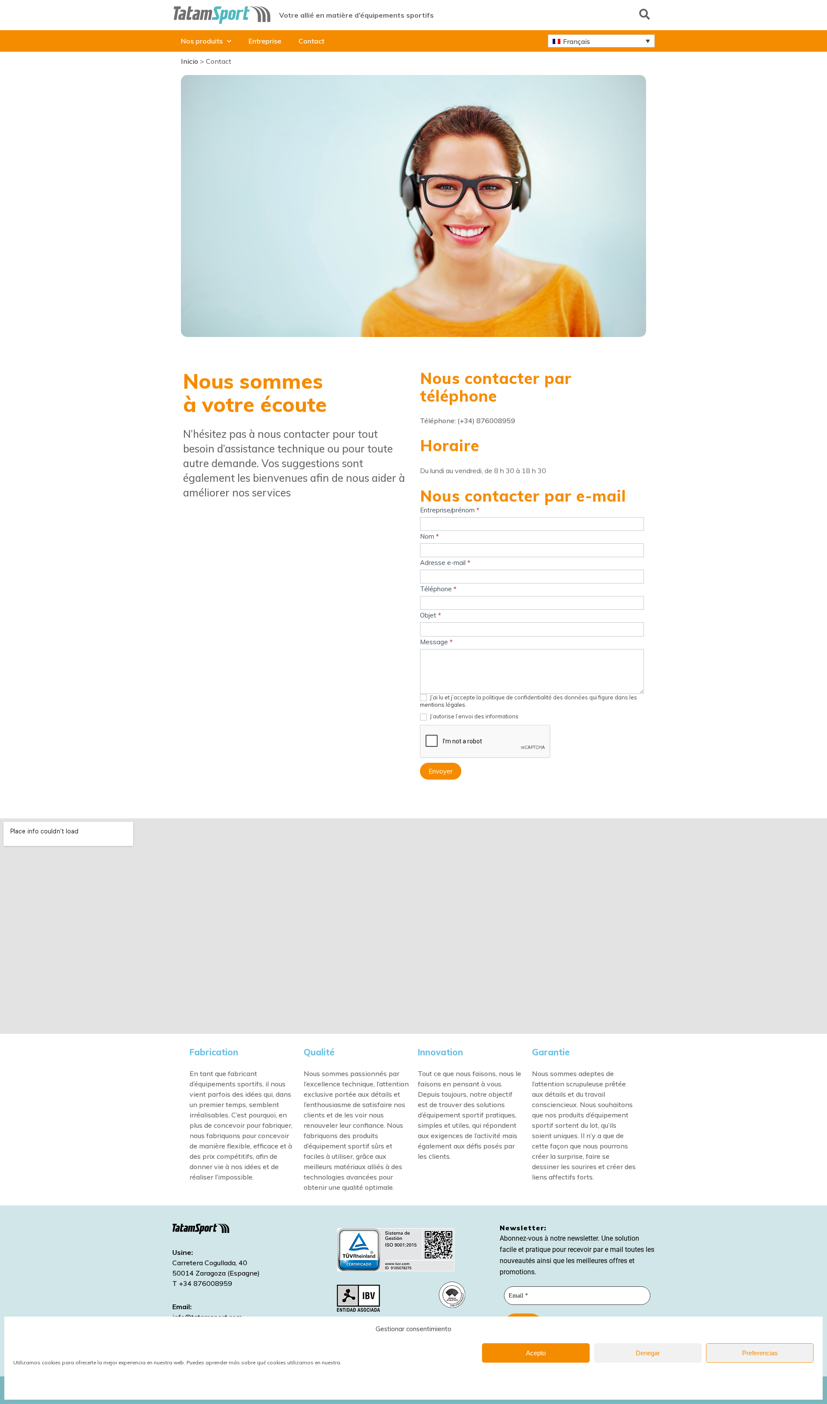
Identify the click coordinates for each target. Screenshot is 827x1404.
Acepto (536, 1353)
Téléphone (438, 589)
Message (436, 642)
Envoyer (441, 771)
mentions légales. (443, 704)
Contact (311, 41)
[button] (644, 14)
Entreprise (265, 41)
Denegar (648, 1353)
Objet (430, 615)
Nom (429, 536)
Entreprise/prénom (449, 510)
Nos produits (202, 41)
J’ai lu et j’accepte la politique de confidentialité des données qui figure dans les (528, 701)
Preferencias (760, 1353)
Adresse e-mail (445, 562)
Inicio (189, 61)
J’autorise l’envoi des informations (474, 716)
